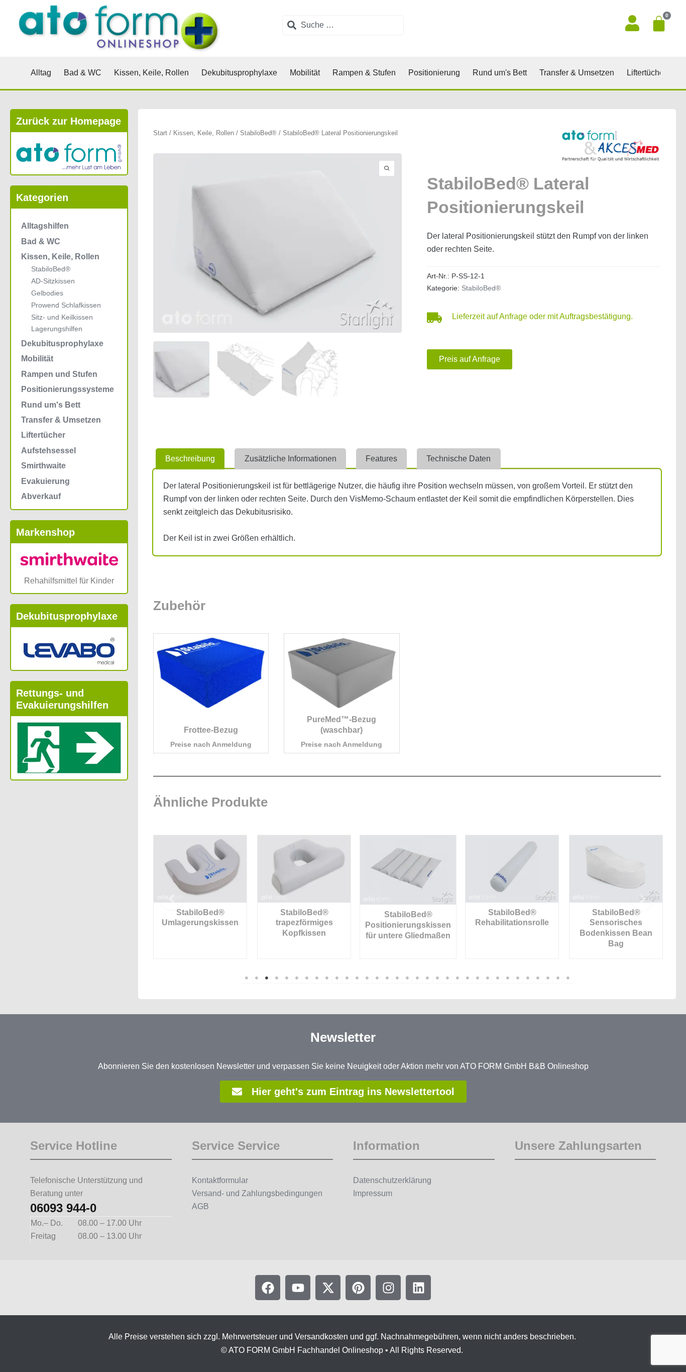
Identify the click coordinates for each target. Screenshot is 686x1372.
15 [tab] (387, 978)
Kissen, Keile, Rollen (60, 256)
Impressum (372, 1193)
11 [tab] (347, 978)
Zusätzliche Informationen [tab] (290, 458)
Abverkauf (41, 496)
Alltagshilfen (45, 226)
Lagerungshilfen (56, 329)
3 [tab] (267, 978)
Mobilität (37, 358)
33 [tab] (568, 978)
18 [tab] (417, 978)
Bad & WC (40, 241)
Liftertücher (43, 435)
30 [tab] (538, 978)
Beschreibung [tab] (190, 458)
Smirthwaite (43, 465)
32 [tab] (558, 978)
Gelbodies (47, 293)
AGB (200, 1206)
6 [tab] (297, 978)
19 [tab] (427, 978)
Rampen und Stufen (59, 374)
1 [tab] (247, 978)
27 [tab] (508, 978)
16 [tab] (397, 978)
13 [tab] (367, 978)
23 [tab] (468, 978)
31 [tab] (548, 978)
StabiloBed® (50, 269)
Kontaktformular (220, 1180)
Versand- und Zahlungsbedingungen (257, 1193)
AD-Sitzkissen (53, 281)
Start (160, 133)
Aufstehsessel (48, 450)
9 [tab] (327, 978)
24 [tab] (478, 978)
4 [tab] (277, 978)
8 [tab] (317, 978)
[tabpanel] (200, 897)
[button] (172, 899)
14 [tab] (377, 978)
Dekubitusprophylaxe (62, 343)
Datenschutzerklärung (392, 1180)
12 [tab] (357, 978)
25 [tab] (488, 978)
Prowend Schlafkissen (66, 305)
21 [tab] (447, 978)
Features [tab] (381, 458)
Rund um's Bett (50, 405)
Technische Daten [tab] (458, 458)
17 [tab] (407, 978)
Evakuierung (45, 481)
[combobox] (343, 25)
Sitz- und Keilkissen (62, 317)
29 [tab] (528, 978)
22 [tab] (457, 978)
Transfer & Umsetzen (61, 420)
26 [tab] (498, 978)
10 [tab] (337, 978)
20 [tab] (437, 978)
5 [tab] (287, 978)
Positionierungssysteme (67, 389)
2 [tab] (257, 978)
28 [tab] (518, 978)
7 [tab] (307, 978)
